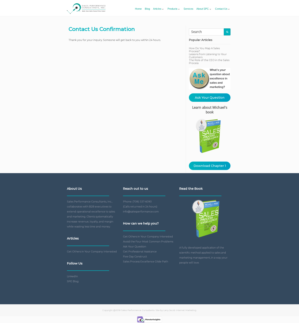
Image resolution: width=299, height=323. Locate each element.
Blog (147, 8)
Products (172, 8)
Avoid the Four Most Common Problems (148, 241)
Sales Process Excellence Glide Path (145, 261)
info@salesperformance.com (141, 211)
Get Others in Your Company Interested (92, 251)
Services (188, 8)
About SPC (202, 8)
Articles (157, 8)
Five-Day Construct (135, 256)
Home (138, 8)
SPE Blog (73, 281)
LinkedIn (72, 276)
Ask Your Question (210, 97)
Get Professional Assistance (140, 251)
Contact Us (221, 8)
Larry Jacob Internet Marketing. (180, 310)
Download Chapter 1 (210, 166)
